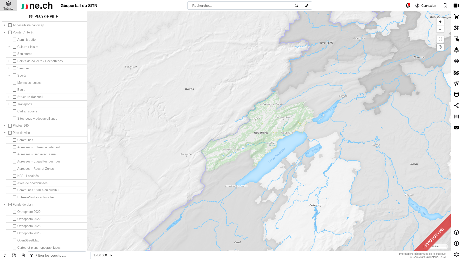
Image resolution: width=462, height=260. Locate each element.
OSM (443, 256)
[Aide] (456, 232)
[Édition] (456, 94)
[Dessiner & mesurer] (456, 27)
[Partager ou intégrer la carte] (456, 105)
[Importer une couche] (456, 49)
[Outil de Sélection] (456, 38)
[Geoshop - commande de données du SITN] (456, 16)
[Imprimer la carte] (456, 60)
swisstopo (432, 256)
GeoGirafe (419, 256)
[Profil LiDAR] (456, 72)
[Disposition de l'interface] (456, 116)
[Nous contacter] (456, 127)
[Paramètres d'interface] (456, 254)
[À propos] (456, 243)
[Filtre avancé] (456, 83)
